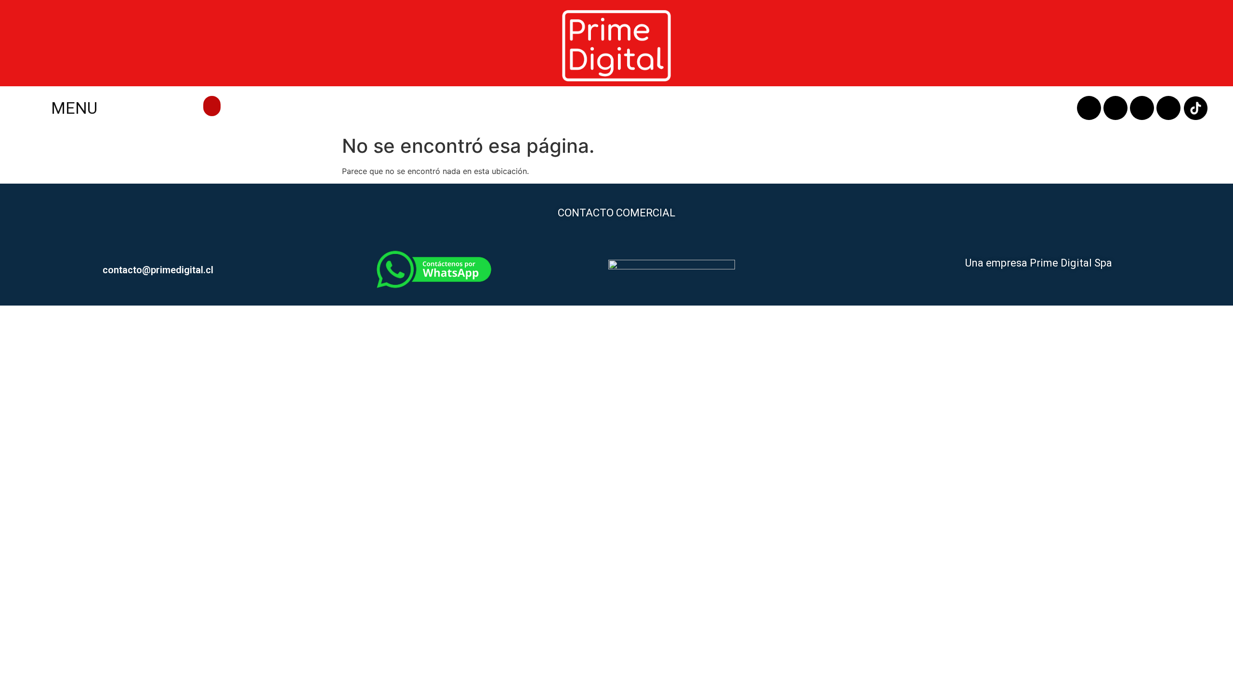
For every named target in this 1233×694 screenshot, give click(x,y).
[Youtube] (1142, 108)
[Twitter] (1168, 108)
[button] (212, 106)
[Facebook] (1089, 108)
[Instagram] (1115, 108)
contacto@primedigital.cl (158, 270)
